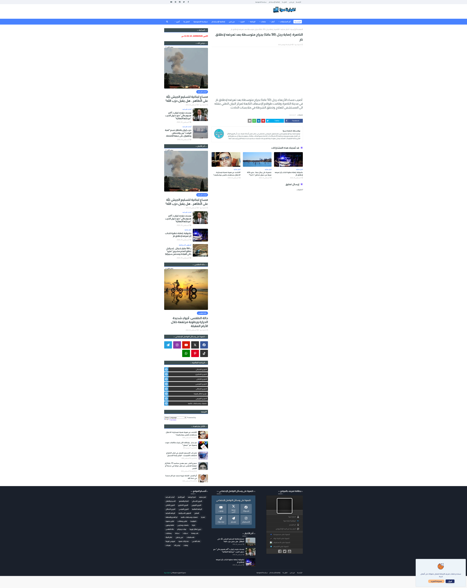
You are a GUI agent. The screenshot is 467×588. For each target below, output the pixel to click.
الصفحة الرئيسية (296, 29)
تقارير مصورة (170, 521)
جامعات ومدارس (183, 525)
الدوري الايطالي (201, 389)
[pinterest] (175, 2)
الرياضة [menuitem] (252, 22)
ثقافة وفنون (170, 525)
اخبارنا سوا (298, 44)
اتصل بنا (284, 2)
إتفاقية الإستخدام (274, 2)
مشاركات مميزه (184, 541)
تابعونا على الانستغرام (281, 542)
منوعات (168, 545)
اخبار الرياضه (192, 497)
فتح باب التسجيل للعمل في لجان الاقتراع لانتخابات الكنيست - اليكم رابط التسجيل (181, 454)
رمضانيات (169, 533)
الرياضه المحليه (170, 513)
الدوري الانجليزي (201, 374)
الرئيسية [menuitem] (297, 22)
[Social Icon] (204, 345)
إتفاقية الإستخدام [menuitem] (218, 22)
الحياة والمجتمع (184, 501)
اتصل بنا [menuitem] (187, 22)
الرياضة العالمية (197, 509)
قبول (450, 581)
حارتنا (193, 525)
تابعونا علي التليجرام (281, 546)
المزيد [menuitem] (242, 22)
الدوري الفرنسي (201, 384)
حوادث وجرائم (181, 529)
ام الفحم (292, 525)
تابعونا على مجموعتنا (281, 534)
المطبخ (196, 513)
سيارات (185, 533)
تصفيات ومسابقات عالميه (197, 403)
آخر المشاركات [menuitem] (285, 22)
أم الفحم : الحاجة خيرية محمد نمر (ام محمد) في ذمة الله (181, 477)
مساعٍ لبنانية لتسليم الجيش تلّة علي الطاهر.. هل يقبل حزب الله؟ (187, 98)
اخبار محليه (285, 29)
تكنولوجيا (193, 521)
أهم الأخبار (181, 497)
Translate (172, 420)
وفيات (186, 545)
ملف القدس (196, 541)
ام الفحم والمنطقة (171, 517)
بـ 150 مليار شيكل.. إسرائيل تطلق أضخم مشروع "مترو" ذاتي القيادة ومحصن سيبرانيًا (178, 251)
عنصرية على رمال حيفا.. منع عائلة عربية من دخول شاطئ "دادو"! (259, 173)
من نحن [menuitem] (232, 22)
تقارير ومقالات (182, 521)
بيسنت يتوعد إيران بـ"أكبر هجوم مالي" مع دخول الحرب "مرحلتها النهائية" (178, 116)
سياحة (177, 533)
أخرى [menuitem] (178, 22)
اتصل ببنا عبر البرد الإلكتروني (286, 529)
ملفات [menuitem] (263, 22)
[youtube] (171, 2)
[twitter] (183, 2)
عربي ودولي (179, 537)
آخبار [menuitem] (272, 22)
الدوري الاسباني (201, 369)
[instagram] (179, 2)
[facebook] (188, 2)
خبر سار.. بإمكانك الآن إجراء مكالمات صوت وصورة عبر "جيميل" (181, 444)
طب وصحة (194, 533)
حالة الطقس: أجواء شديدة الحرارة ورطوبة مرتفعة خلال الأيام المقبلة (189, 322)
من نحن (291, 2)
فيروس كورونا (170, 541)
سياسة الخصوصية (260, 2)
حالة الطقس (170, 529)
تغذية (203, 517)
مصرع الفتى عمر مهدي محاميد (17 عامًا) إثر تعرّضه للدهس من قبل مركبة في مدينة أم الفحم (181, 465)
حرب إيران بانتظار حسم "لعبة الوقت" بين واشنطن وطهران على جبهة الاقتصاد (178, 133)
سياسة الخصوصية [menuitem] (200, 22)
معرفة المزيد (436, 581)
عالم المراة (169, 537)
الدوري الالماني (201, 379)
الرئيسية (298, 2)
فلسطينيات (190, 537)
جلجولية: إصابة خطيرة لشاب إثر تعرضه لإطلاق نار (289, 173)
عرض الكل (170, 47)
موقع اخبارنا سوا (289, 521)
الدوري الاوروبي (201, 398)
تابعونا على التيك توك (281, 538)
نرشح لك (177, 545)
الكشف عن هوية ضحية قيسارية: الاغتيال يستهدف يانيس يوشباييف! (227, 173)
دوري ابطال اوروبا (200, 394)
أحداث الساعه (170, 497)
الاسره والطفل (170, 501)
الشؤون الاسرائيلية (185, 513)
